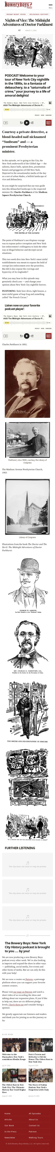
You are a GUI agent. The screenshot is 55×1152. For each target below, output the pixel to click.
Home (7, 1113)
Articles (8, 1119)
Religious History (39, 14)
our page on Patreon (22, 992)
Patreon (29, 979)
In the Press (11, 1131)
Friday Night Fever (16, 14)
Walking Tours (36, 1137)
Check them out (16, 1004)
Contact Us (34, 1125)
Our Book (9, 1125)
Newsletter (10, 1137)
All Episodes (35, 1113)
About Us (33, 1119)
